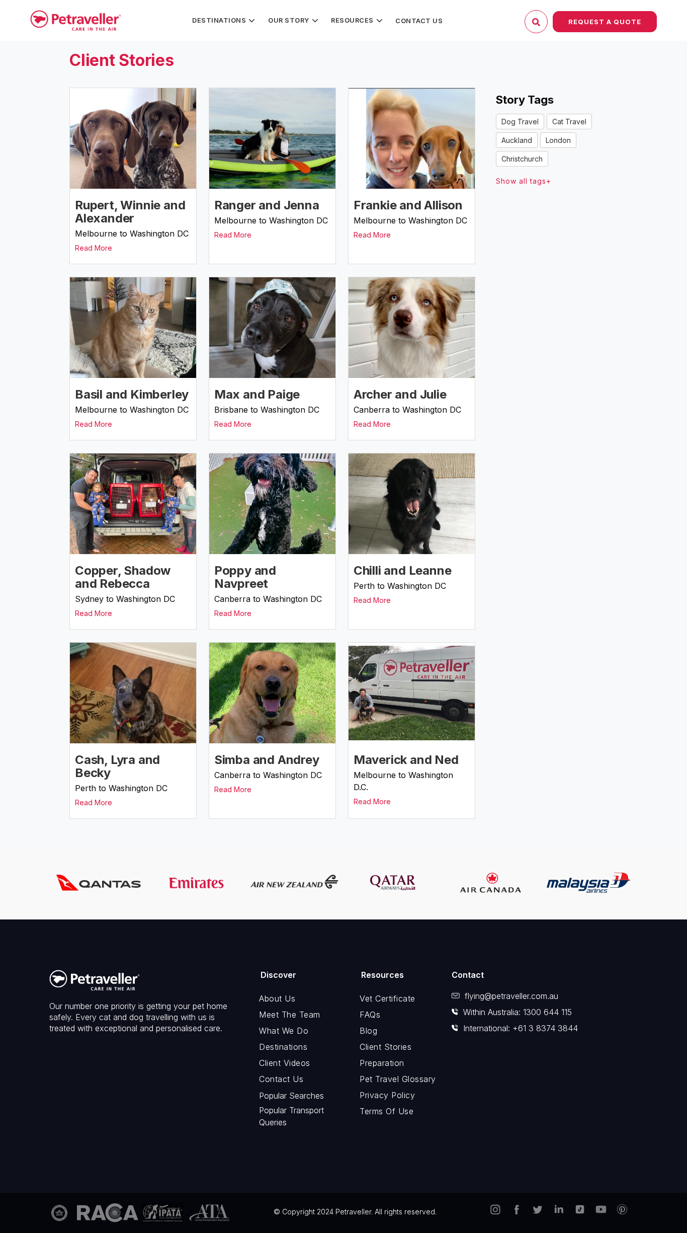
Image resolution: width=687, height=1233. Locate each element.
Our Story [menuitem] (288, 20)
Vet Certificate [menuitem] (387, 998)
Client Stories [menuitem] (385, 1047)
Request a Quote (604, 22)
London (558, 140)
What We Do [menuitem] (283, 1031)
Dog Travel (520, 121)
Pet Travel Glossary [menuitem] (398, 1079)
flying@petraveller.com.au (511, 996)
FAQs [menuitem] (370, 1015)
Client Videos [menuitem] (284, 1063)
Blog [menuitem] (368, 1031)
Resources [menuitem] (352, 20)
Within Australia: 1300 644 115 (517, 1012)
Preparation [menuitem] (382, 1063)
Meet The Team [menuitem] (289, 1015)
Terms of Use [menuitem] (386, 1111)
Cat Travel (569, 121)
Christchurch (522, 159)
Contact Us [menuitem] (419, 21)
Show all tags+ (523, 181)
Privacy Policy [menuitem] (387, 1095)
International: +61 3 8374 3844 (520, 1028)
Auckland (516, 140)
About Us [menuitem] (277, 998)
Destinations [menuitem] (219, 20)
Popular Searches (291, 1096)
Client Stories (121, 60)
